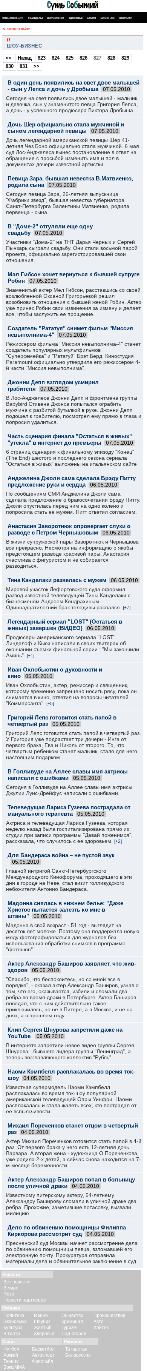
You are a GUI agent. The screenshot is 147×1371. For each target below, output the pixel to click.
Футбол (11, 1349)
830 (10, 66)
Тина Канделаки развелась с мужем (57, 580)
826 (83, 58)
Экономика (15, 1321)
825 (70, 58)
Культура (13, 1327)
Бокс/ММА (14, 1367)
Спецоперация (12, 18)
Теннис (10, 1361)
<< (9, 58)
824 (56, 58)
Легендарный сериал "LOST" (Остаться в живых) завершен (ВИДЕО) (65, 624)
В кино (41, 1315)
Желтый (43, 1327)
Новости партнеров (24, 1300)
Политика (13, 1315)
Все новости (16, 1282)
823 (42, 58)
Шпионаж (108, 18)
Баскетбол (43, 1349)
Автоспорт (43, 1355)
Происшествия (109, 1315)
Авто (98, 1321)
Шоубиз (42, 1321)
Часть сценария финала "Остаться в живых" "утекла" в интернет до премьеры (70, 439)
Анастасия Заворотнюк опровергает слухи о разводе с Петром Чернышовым (69, 529)
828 (111, 58)
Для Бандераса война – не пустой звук (61, 855)
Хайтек (101, 1327)
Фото (8, 1294)
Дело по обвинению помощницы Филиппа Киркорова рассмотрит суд (67, 1230)
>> (37, 66)
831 (24, 66)
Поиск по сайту (18, 29)
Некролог (125, 18)
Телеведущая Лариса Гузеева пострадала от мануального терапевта (69, 810)
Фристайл (42, 1361)
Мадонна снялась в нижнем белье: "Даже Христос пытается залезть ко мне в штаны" (65, 909)
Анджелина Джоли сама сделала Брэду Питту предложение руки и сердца (72, 481)
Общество (72, 1315)
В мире (10, 1288)
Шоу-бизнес (55, 18)
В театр (11, 1333)
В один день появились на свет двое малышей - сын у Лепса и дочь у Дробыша (73, 85)
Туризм (69, 1327)
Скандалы (35, 18)
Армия (91, 18)
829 (125, 58)
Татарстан (76, 1349)
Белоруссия (78, 1355)
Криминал (72, 1321)
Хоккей (10, 1355)
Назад (25, 58)
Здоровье (76, 18)
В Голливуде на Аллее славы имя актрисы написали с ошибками (68, 774)
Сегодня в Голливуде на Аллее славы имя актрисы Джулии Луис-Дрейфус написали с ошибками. (69, 790)
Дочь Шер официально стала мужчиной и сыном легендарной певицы (66, 127)
